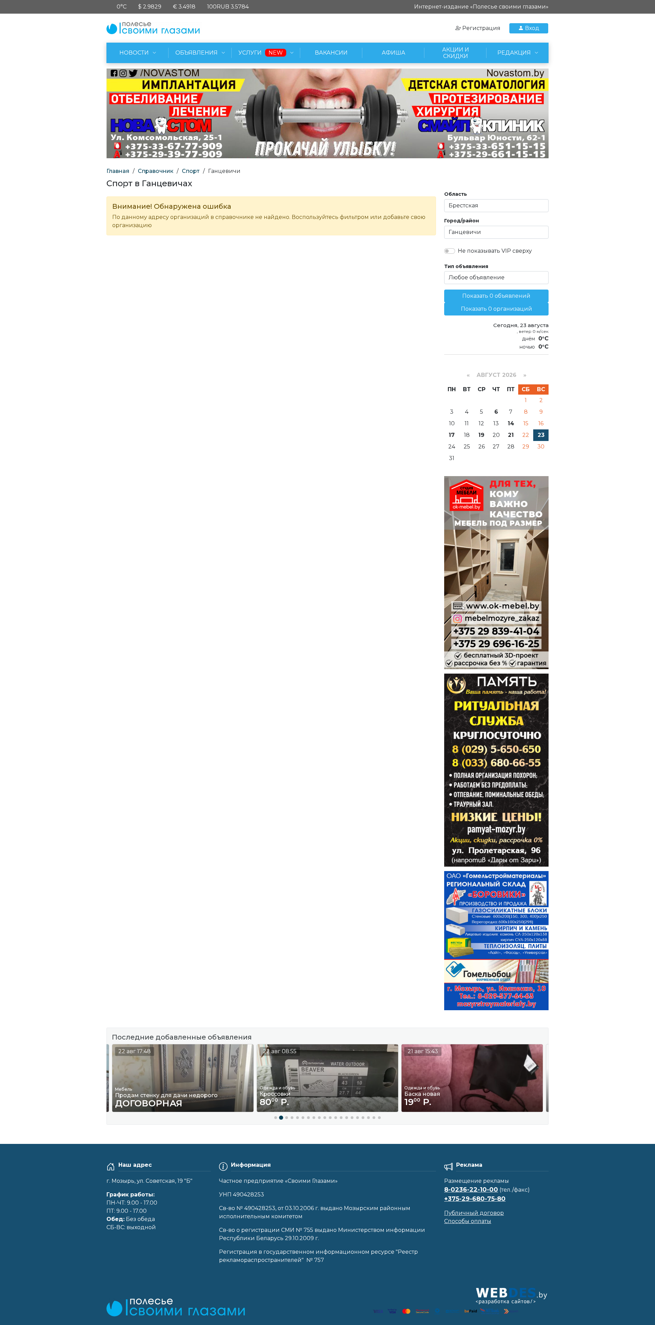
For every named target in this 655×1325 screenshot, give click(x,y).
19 (481, 435)
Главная (117, 171)
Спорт (191, 171)
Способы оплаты (467, 1221)
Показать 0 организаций (496, 309)
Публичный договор (474, 1213)
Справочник (155, 171)
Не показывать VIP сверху (495, 251)
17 (452, 435)
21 (511, 435)
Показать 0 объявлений (496, 296)
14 (511, 423)
